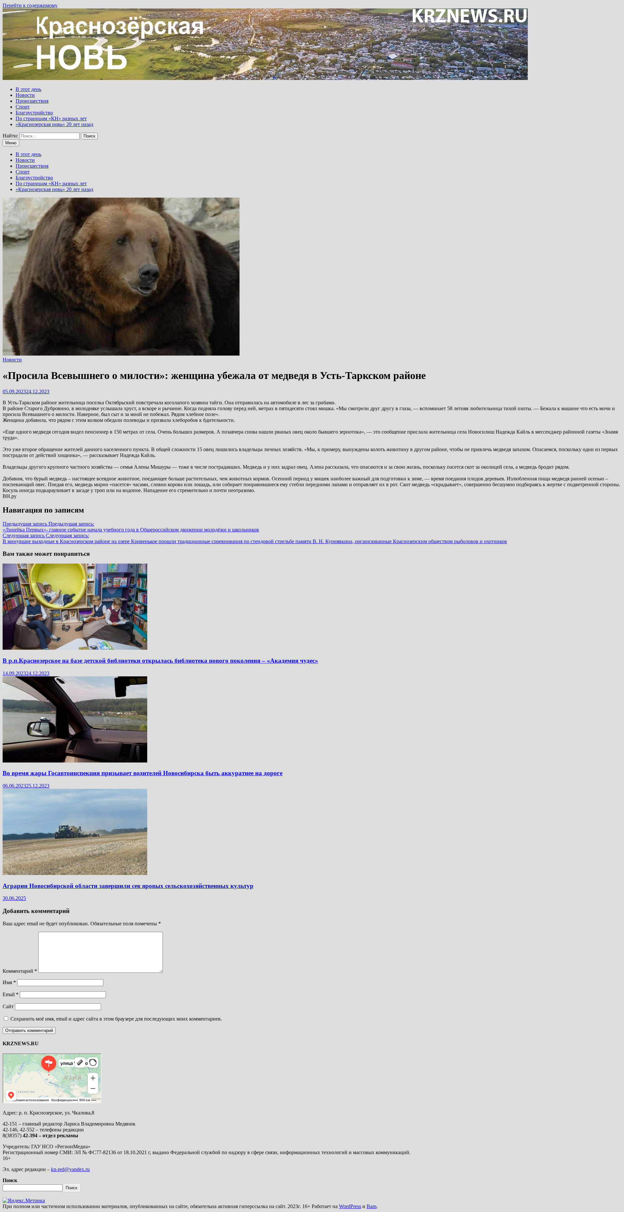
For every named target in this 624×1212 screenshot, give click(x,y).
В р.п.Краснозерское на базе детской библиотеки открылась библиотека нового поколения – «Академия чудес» (160, 660)
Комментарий (20, 971)
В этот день (28, 89)
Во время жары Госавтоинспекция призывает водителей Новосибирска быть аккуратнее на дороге (142, 773)
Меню (11, 142)
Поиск (10, 1180)
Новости (25, 95)
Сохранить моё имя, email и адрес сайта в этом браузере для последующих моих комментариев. (116, 1019)
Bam (371, 1206)
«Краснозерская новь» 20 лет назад (54, 124)
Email (11, 994)
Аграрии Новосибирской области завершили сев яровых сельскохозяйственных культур (128, 885)
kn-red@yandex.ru (70, 1169)
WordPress (350, 1206)
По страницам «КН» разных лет (51, 118)
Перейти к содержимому (30, 5)
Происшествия (32, 101)
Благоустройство (34, 112)
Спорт (23, 107)
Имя (9, 982)
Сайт (8, 1006)
